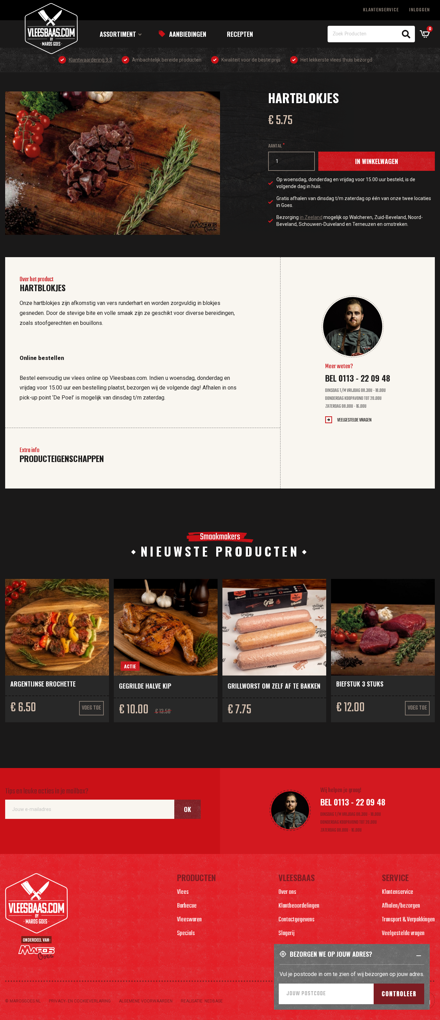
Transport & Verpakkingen (408, 920)
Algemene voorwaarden (146, 1001)
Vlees (183, 892)
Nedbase (214, 1001)
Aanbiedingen (187, 34)
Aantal (275, 146)
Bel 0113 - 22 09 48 (357, 378)
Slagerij (286, 934)
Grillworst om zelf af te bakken (274, 686)
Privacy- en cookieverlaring (80, 1001)
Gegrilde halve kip (145, 686)
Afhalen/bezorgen (401, 906)
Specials (186, 934)
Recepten (240, 34)
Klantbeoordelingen (298, 906)
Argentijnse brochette (43, 684)
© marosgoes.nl (23, 1001)
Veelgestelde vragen (354, 420)
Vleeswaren (189, 920)
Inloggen (419, 10)
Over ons (287, 892)
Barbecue (187, 906)
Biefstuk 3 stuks (359, 684)
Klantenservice (381, 10)
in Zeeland (311, 217)
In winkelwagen (376, 161)
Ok (187, 809)
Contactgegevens (296, 920)
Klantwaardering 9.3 (90, 60)
